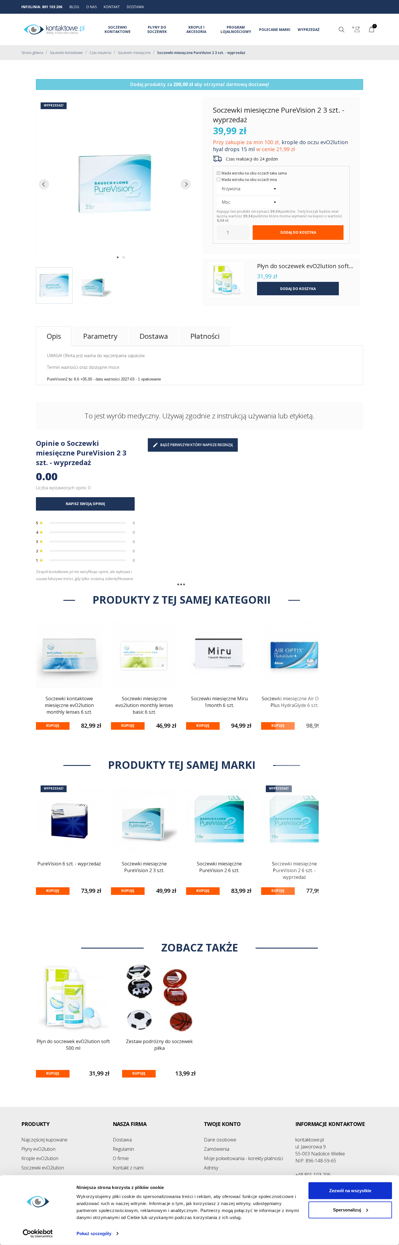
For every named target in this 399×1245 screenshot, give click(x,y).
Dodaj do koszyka (298, 232)
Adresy (211, 1167)
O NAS (91, 6)
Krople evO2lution (39, 1158)
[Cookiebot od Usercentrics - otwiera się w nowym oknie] (37, 1233)
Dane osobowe (220, 1139)
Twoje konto (222, 1123)
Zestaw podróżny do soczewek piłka (159, 1044)
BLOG (74, 6)
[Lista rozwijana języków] (357, 30)
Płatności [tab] (205, 336)
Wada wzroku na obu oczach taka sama (254, 173)
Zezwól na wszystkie (350, 1190)
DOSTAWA (135, 6)
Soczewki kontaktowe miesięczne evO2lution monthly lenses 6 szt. (69, 705)
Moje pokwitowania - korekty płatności (243, 1158)
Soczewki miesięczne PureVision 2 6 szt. (219, 867)
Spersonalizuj (347, 1209)
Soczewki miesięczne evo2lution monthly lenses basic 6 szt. (144, 705)
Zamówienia (216, 1149)
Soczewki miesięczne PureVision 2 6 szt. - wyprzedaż (294, 870)
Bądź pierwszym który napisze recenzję (196, 444)
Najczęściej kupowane (44, 1139)
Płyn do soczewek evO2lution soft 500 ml (73, 1044)
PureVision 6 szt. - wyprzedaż (69, 863)
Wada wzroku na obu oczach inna (249, 179)
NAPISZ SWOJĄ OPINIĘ (85, 503)
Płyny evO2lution (38, 1149)
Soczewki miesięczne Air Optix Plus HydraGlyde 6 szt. (294, 701)
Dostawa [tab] (154, 336)
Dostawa (122, 1139)
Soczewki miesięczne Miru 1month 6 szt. (219, 701)
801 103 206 (52, 6)
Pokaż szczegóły (94, 1233)
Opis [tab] (54, 336)
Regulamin (123, 1149)
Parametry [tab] (100, 336)
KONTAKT (112, 6)
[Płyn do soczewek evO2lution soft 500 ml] (226, 279)
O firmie (121, 1158)
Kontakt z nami (128, 1167)
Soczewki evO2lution (42, 1167)
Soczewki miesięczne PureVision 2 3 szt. (144, 867)
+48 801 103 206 (312, 1174)
